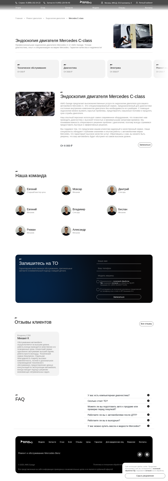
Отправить (119, 297)
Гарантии (98, 442)
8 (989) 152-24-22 (33, 3)
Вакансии (131, 442)
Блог (70, 442)
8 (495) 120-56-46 (63, 3)
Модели (95, 8)
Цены (88, 442)
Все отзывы (146, 324)
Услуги (18, 8)
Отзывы (122, 8)
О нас (43, 8)
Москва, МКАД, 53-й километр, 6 (118, 3)
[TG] (147, 455)
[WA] (140, 455)
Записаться (145, 145)
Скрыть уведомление (145, 476)
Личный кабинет (146, 3)
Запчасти (69, 8)
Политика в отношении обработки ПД (109, 465)
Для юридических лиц (115, 442)
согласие (115, 283)
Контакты (149, 8)
